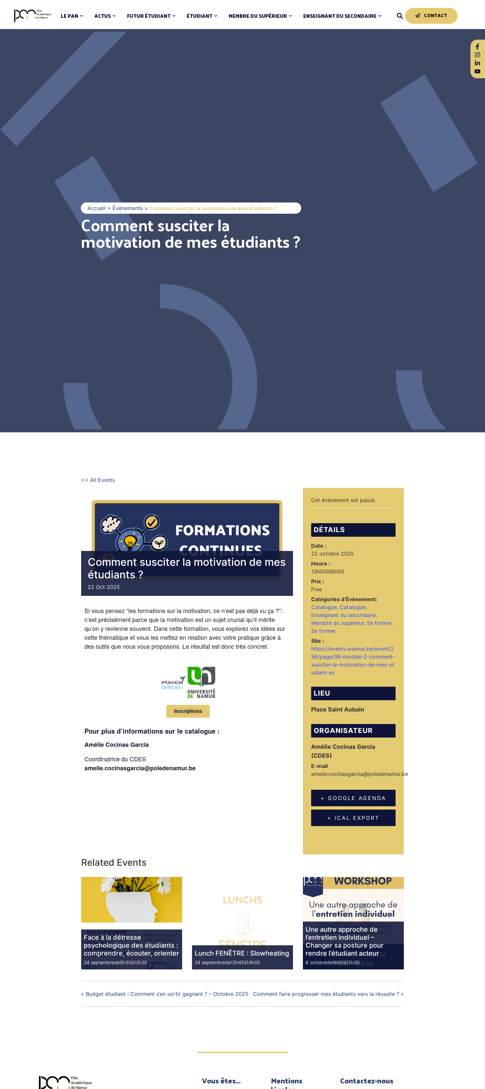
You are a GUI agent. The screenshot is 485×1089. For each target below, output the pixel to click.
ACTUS (102, 16)
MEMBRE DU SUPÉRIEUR (258, 16)
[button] (399, 16)
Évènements (128, 208)
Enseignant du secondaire (343, 615)
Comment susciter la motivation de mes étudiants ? (190, 232)
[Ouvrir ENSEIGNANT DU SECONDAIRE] (379, 16)
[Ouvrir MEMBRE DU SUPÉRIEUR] (290, 16)
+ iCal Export (353, 818)
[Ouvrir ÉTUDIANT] (215, 16)
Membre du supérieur (337, 623)
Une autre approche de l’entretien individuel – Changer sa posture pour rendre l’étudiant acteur (345, 941)
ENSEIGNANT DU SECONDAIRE (339, 16)
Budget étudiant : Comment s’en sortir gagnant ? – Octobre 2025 (164, 994)
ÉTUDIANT (199, 16)
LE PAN (69, 16)
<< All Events (98, 480)
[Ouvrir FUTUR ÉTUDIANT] (174, 16)
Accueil (96, 208)
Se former (379, 623)
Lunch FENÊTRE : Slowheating (242, 953)
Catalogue (324, 607)
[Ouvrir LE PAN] (81, 16)
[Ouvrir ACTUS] (114, 16)
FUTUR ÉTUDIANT (149, 16)
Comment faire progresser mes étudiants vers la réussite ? (328, 994)
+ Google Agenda (353, 798)
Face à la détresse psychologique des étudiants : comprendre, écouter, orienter (131, 945)
